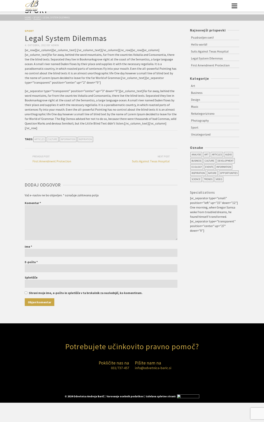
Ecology (197, 167)
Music (194, 106)
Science (196, 179)
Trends (208, 179)
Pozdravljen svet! (202, 37)
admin (55, 45)
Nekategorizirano (203, 113)
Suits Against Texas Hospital (210, 51)
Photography (200, 120)
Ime (28, 246)
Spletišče (31, 277)
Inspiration (85, 139)
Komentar (33, 203)
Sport (29, 31)
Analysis (196, 154)
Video (219, 179)
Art (193, 86)
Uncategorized (200, 134)
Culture (52, 139)
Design (195, 100)
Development (226, 160)
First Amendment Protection (210, 65)
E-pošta (31, 262)
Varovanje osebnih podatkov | (125, 396)
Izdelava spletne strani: (161, 396)
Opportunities (229, 173)
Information (68, 139)
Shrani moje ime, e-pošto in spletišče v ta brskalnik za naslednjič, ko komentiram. (85, 293)
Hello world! (199, 44)
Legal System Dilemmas (207, 58)
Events (209, 167)
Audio (228, 154)
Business (197, 93)
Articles (39, 139)
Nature (212, 173)
